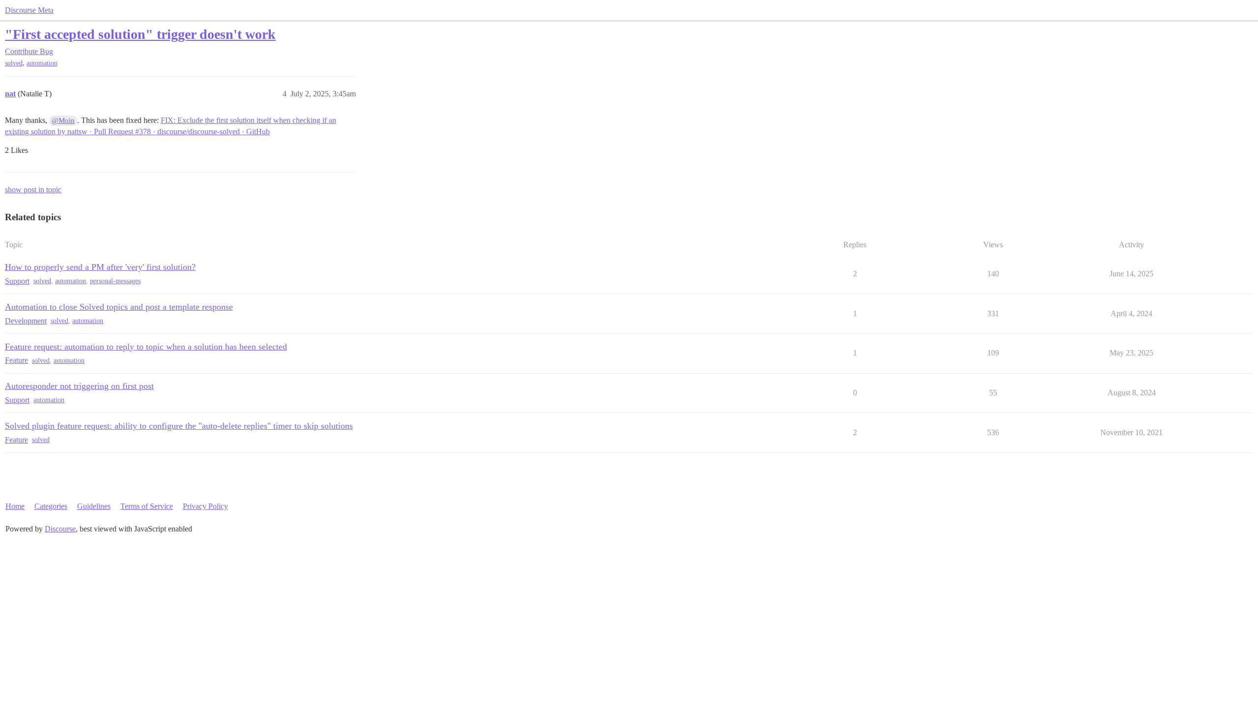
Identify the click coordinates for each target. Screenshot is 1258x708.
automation (42, 63)
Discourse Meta (29, 10)
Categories (50, 506)
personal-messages (115, 281)
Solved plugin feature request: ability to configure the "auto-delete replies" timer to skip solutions (179, 426)
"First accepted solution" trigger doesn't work (140, 34)
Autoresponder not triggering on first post (79, 386)
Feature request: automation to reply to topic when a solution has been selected (146, 347)
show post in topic (33, 189)
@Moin (63, 120)
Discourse (60, 529)
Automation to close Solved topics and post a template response (119, 307)
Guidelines (94, 506)
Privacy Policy (205, 506)
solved (14, 63)
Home (15, 506)
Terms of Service (146, 506)
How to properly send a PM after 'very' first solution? (100, 267)
